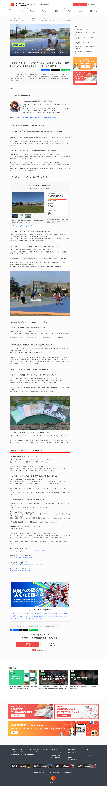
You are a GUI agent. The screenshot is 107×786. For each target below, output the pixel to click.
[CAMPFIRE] (17, 4)
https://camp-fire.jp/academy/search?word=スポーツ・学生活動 (28, 551)
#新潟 (58, 59)
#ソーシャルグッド (32, 59)
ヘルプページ (88, 752)
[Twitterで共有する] (55, 70)
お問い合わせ (88, 755)
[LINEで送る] (65, 70)
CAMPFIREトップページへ (38, 772)
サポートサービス (69, 11)
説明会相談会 (56, 11)
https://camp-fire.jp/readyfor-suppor (20, 571)
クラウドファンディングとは (17, 11)
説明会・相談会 (71, 752)
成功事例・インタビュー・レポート (22, 19)
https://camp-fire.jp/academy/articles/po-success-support (27, 564)
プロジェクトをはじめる (54, 772)
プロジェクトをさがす (69, 772)
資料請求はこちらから (42, 650)
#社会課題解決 (40, 59)
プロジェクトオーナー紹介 (81, 29)
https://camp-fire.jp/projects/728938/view (22, 226)
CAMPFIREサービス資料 (17, 754)
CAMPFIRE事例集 (30, 754)
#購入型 (54, 59)
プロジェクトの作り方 (32, 11)
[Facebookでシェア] (45, 70)
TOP (11, 19)
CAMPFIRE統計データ (92, 11)
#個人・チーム (48, 59)
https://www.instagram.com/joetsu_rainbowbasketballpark (38, 117)
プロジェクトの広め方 (44, 11)
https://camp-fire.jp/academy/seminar (21, 557)
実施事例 (81, 11)
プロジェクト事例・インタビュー (40, 19)
